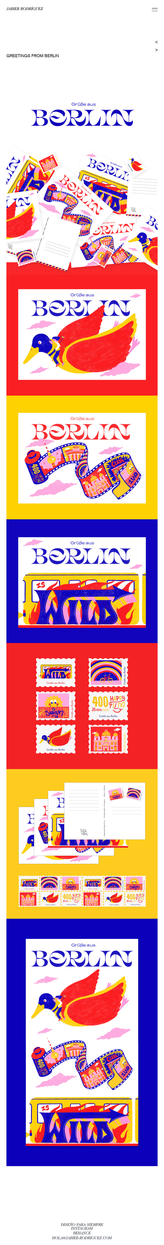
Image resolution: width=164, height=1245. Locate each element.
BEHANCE (82, 1233)
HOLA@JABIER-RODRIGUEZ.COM (82, 1238)
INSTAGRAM (82, 1229)
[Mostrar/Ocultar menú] (154, 9)
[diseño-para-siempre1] (82, 1224)
